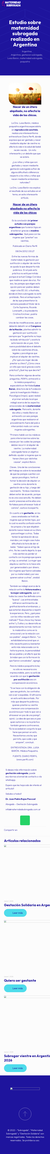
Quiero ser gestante (20, 980)
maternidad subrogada (31, 58)
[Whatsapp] (25, 820)
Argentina (27, 51)
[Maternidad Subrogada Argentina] (11, 4)
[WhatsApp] (22, 1145)
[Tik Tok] (28, 1145)
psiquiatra (25, 61)
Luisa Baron (13, 58)
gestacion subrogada (32, 54)
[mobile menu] (47, 4)
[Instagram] (25, 1145)
